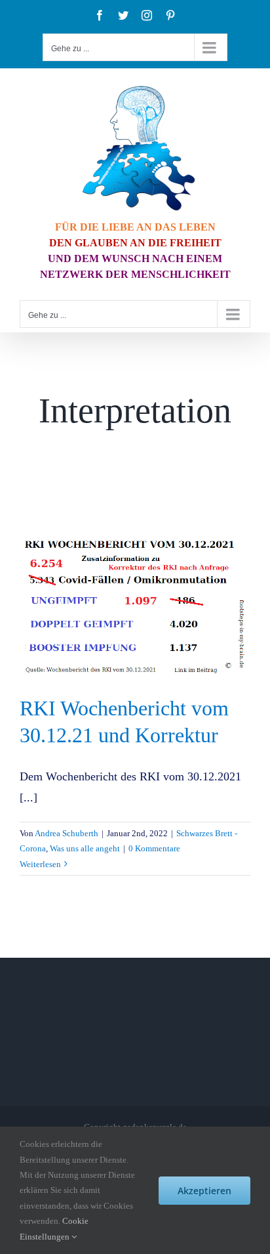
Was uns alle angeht (85, 848)
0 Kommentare (154, 848)
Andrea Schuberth (66, 833)
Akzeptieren (204, 1190)
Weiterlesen (40, 864)
